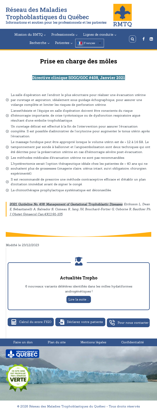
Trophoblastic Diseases (105, 204)
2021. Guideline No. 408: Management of (40, 204)
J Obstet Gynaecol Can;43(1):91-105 (36, 214)
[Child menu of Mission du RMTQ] (30, 35)
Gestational (78, 204)
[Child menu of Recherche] (39, 43)
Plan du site (57, 342)
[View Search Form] (132, 39)
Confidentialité (132, 342)
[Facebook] (143, 39)
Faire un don (23, 342)
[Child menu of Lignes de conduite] (99, 35)
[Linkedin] (151, 39)
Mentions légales (93, 342)
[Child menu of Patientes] (63, 43)
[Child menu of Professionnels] (64, 35)
